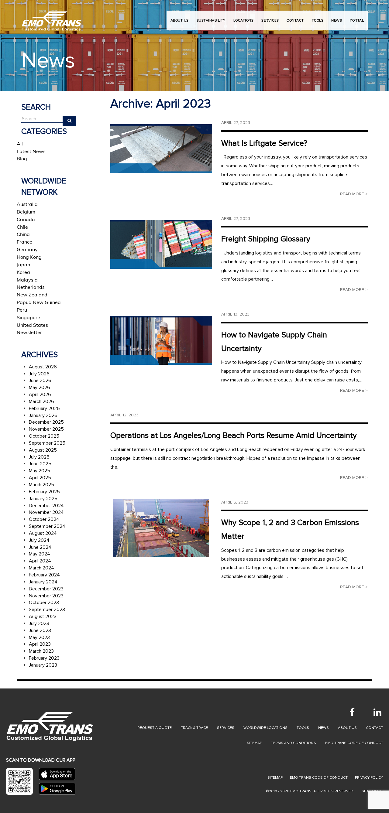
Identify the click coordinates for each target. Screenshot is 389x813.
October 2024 (44, 519)
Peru (22, 310)
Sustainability (211, 20)
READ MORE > (354, 193)
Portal (357, 20)
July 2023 (39, 623)
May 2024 (39, 554)
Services (225, 728)
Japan (23, 264)
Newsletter (29, 332)
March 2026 (41, 401)
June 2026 (40, 380)
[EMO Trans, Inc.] (51, 18)
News (323, 728)
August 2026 (43, 367)
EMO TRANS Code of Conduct (319, 777)
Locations (243, 20)
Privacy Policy (369, 777)
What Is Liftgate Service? (264, 143)
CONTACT (295, 20)
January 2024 (43, 582)
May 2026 (39, 387)
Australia (27, 204)
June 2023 (40, 630)
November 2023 (46, 596)
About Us (179, 20)
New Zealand (32, 295)
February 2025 (44, 492)
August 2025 (43, 450)
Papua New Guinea (39, 302)
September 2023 (47, 609)
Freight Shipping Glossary (265, 239)
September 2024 (47, 526)
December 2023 (46, 589)
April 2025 (40, 478)
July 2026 (39, 374)
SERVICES (270, 20)
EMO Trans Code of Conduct (354, 743)
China (23, 234)
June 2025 (40, 464)
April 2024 (40, 561)
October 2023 (44, 603)
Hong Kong (29, 257)
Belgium (26, 212)
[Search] (69, 121)
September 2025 (47, 443)
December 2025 (46, 422)
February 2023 (44, 658)
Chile (22, 227)
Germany (27, 249)
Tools (303, 728)
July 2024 (39, 540)
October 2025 (44, 436)
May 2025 (39, 471)
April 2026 (40, 394)
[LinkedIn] (377, 712)
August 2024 (43, 533)
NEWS (336, 20)
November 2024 (46, 512)
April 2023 (40, 644)
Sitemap (254, 743)
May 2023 (39, 637)
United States (32, 325)
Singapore (28, 317)
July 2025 (39, 457)
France (24, 242)
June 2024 (40, 547)
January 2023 (43, 665)
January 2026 (43, 415)
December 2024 (46, 506)
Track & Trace (194, 728)
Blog (22, 158)
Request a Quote (154, 728)
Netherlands (31, 287)
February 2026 (44, 408)
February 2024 (44, 575)
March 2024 (41, 568)
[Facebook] (351, 712)
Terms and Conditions (293, 743)
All (20, 144)
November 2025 (46, 429)
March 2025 (41, 485)
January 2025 (43, 499)
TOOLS (318, 20)
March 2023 (41, 651)
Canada (26, 219)
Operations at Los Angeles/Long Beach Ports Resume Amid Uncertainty (233, 435)
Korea (23, 272)
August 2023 (43, 616)
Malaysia (27, 280)
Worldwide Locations (265, 728)
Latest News (31, 151)
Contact (374, 728)
